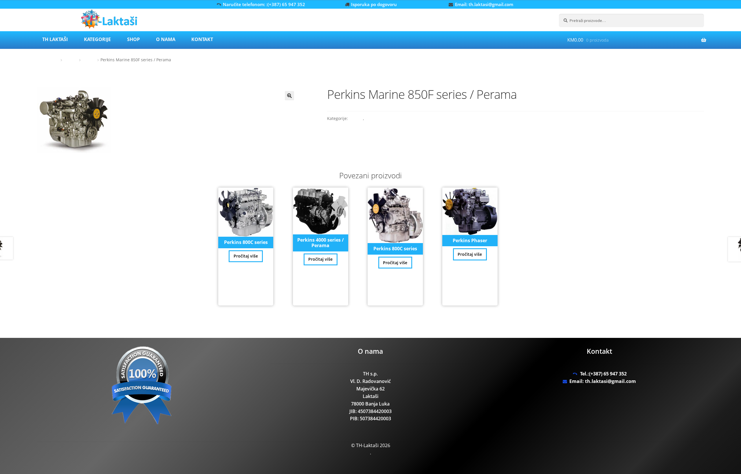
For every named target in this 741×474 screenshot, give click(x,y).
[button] (289, 95)
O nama (165, 39)
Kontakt (202, 39)
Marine (89, 59)
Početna (51, 59)
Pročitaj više (246, 256)
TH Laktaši (55, 39)
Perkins (71, 59)
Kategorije (97, 39)
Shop (133, 39)
